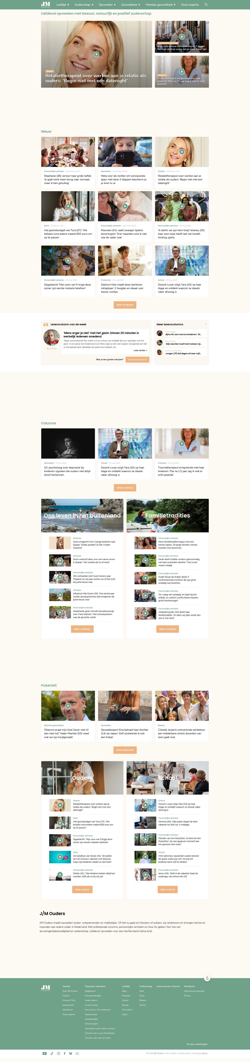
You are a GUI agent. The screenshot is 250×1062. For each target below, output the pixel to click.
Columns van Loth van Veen (98, 1038)
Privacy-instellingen (197, 1044)
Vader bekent (91, 1000)
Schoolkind (127, 1009)
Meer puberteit (125, 749)
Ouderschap (82, 5)
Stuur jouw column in (137, 359)
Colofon (66, 995)
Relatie (142, 1000)
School (142, 1005)
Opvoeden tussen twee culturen (100, 1028)
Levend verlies (91, 1005)
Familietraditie (91, 1019)
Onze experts (190, 5)
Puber (124, 1014)
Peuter (125, 1000)
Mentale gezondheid (159, 5)
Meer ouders (82, 889)
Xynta (204, 1053)
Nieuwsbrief (68, 1005)
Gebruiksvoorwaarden (194, 991)
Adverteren (67, 1009)
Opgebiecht (90, 991)
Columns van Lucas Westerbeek (100, 1033)
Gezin (142, 995)
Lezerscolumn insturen (168, 986)
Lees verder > (140, 350)
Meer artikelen (125, 304)
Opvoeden (106, 5)
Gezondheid (129, 5)
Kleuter (125, 1005)
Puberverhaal (91, 1014)
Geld (141, 991)
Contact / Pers (69, 1000)
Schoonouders (91, 1023)
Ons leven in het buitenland (98, 1009)
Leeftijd (61, 5)
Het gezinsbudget (93, 995)
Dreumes (126, 995)
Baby (124, 991)
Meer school (168, 889)
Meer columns (125, 487)
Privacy (187, 995)
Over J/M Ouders (70, 991)
